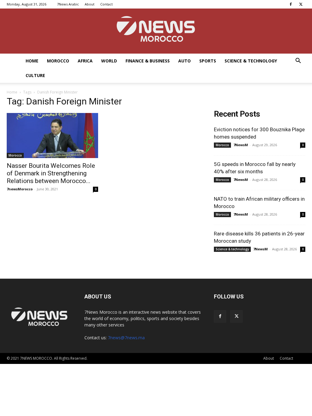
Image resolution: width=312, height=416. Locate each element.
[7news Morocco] (156, 31)
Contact (106, 4)
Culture (35, 75)
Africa (85, 61)
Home (32, 61)
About (89, 4)
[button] (298, 61)
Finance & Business (148, 61)
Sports (207, 61)
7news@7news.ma (126, 337)
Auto (184, 61)
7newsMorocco (20, 189)
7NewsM (240, 145)
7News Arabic (68, 4)
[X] (300, 4)
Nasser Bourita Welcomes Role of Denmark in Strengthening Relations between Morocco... (51, 173)
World (109, 61)
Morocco (58, 61)
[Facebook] (290, 4)
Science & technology (251, 61)
